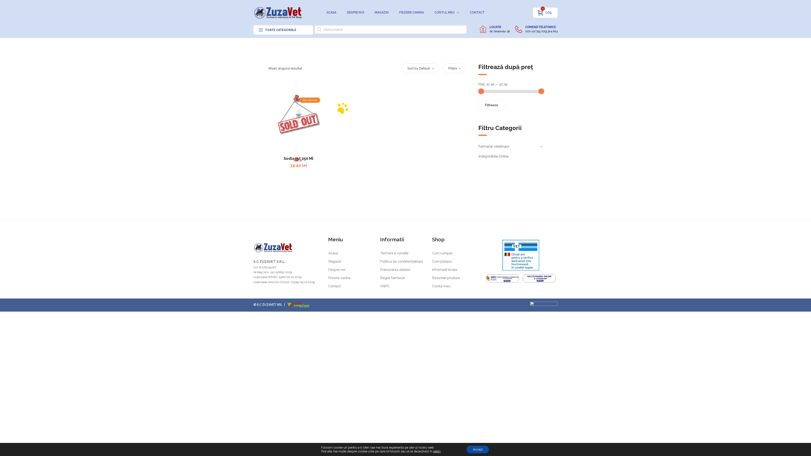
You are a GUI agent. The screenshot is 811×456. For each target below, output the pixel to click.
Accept (478, 449)
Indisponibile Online (493, 156)
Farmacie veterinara (493, 146)
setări (437, 451)
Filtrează (491, 105)
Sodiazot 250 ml (298, 158)
